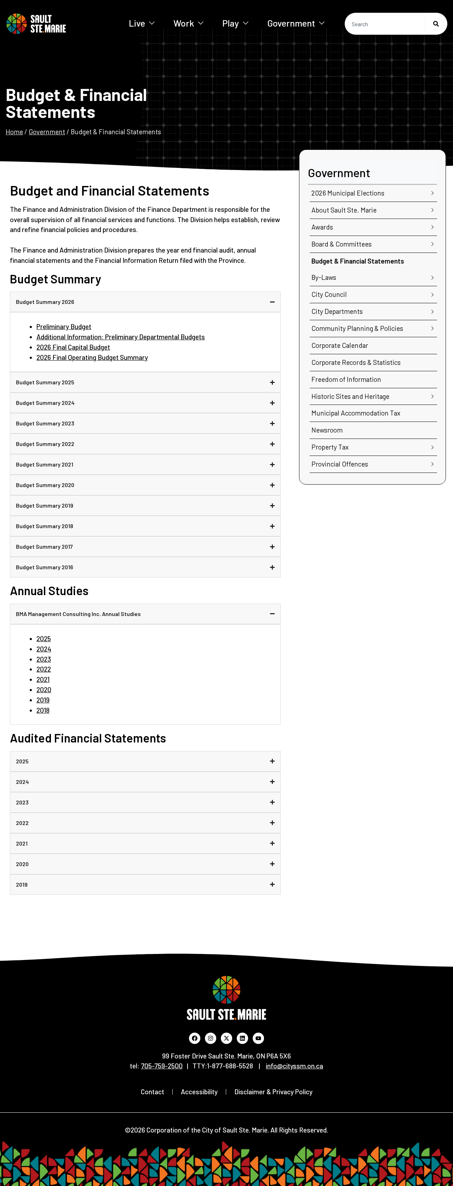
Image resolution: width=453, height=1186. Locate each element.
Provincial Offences (339, 464)
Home (14, 132)
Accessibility (199, 1092)
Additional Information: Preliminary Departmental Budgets (120, 337)
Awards (322, 227)
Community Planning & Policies (357, 328)
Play (230, 22)
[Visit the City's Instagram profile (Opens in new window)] (210, 1038)
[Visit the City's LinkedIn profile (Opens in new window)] (242, 1038)
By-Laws (323, 277)
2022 (43, 669)
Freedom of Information (346, 379)
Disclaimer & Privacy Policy (273, 1092)
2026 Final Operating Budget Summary (92, 357)
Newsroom (327, 430)
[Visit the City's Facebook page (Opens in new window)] (194, 1038)
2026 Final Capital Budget (73, 347)
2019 (43, 700)
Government (291, 22)
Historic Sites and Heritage (350, 396)
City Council (329, 294)
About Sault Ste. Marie (344, 210)
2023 (43, 659)
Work (183, 22)
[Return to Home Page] (55, 23)
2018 (43, 710)
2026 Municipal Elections (347, 193)
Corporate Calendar (339, 345)
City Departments (337, 311)
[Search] (436, 23)
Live (137, 22)
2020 (43, 689)
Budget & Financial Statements (357, 261)
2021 (43, 679)
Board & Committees (341, 244)
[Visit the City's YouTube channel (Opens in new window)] (258, 1038)
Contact (152, 1092)
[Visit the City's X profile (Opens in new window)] (226, 1038)
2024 (43, 649)
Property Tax (330, 447)
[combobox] (396, 23)
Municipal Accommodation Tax (355, 413)
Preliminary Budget (63, 326)
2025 (43, 638)
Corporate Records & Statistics (356, 362)
